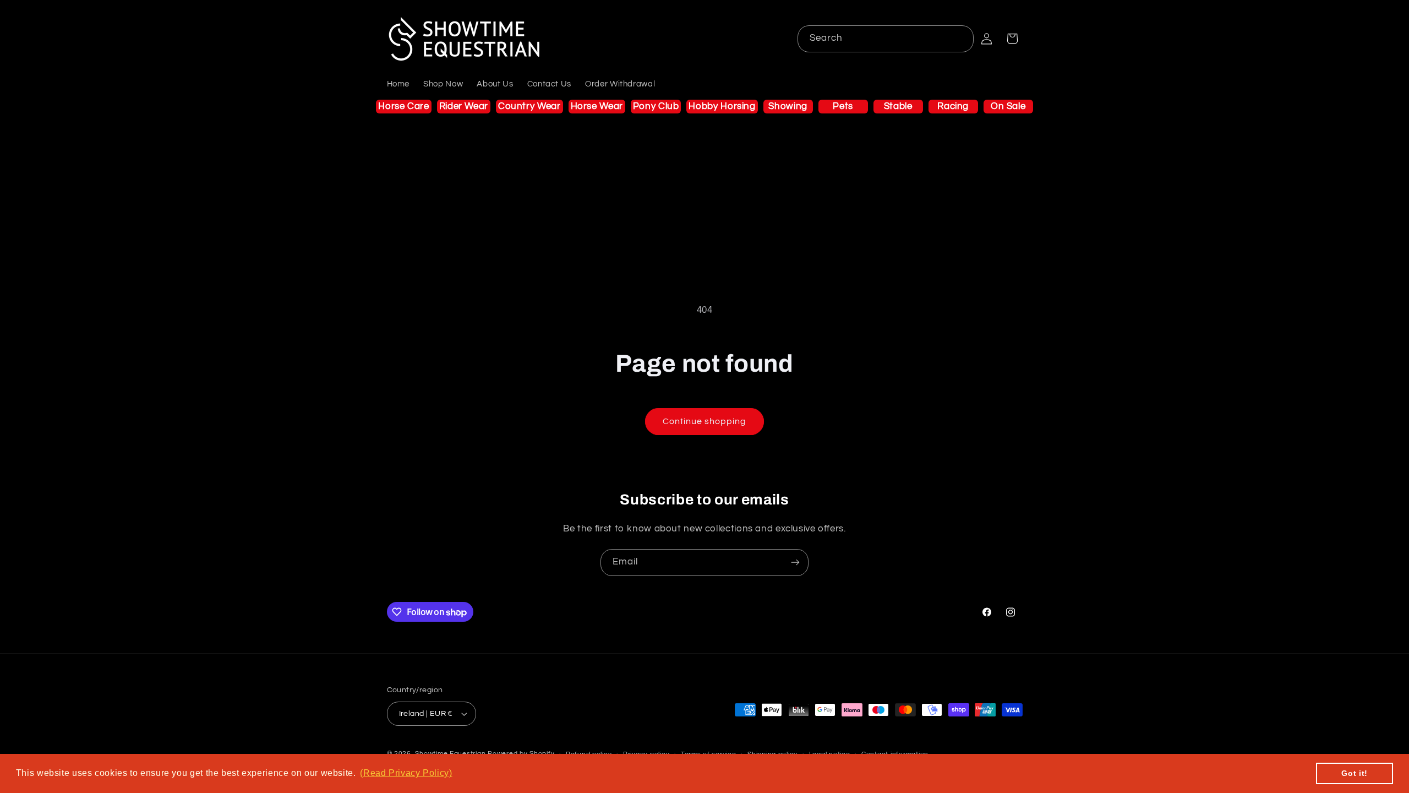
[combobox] (886, 39)
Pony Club (656, 106)
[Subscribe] (795, 562)
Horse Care (403, 106)
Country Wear (529, 106)
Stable (898, 106)
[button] (1012, 38)
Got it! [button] (1354, 773)
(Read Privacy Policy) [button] (406, 773)
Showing (787, 106)
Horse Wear (597, 106)
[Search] (960, 38)
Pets (843, 106)
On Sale (1008, 106)
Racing (953, 106)
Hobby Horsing (722, 106)
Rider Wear (463, 106)
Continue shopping (705, 421)
